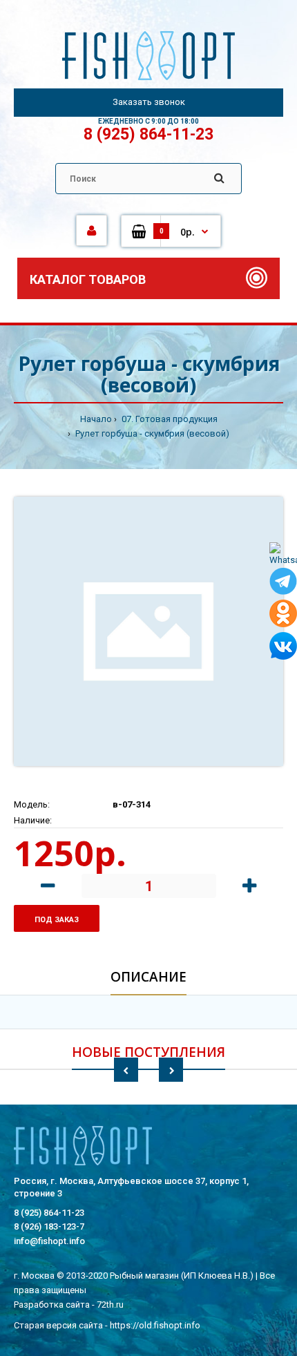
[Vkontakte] (283, 648)
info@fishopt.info (49, 1241)
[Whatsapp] (283, 555)
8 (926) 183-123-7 (49, 1226)
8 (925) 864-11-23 (148, 134)
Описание (148, 977)
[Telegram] (283, 584)
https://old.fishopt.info (155, 1325)
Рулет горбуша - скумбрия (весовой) (151, 433)
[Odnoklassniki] (283, 616)
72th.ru (110, 1304)
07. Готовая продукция (168, 419)
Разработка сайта (52, 1304)
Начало (96, 419)
